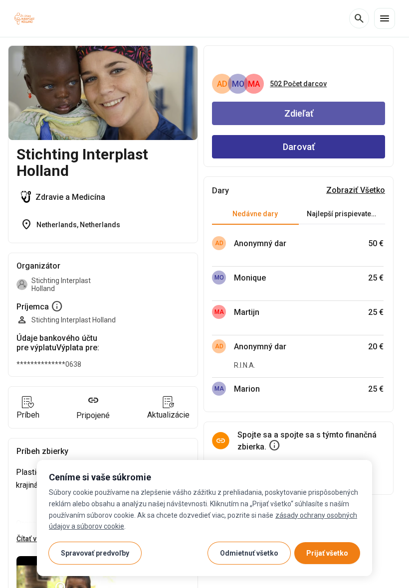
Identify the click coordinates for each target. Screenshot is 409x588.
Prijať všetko (327, 553)
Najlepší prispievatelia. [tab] (344, 214)
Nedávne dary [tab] (255, 214)
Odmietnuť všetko (249, 553)
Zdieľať (298, 113)
